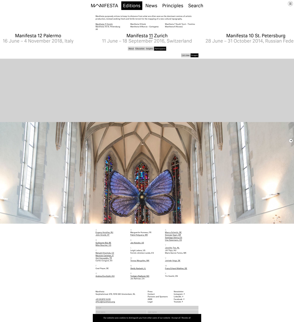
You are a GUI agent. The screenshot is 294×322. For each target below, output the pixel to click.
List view (186, 55)
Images (194, 55)
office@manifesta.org (105, 302)
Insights (149, 49)
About (131, 49)
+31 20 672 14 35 (103, 299)
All (97, 29)
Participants (160, 49)
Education (140, 49)
